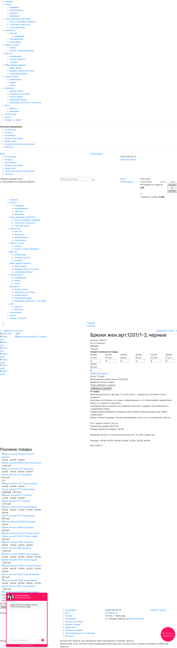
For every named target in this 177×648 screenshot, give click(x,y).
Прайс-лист (10, 141)
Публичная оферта (74, 630)
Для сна (8, 53)
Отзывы (8, 132)
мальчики (14, 111)
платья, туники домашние (22, 50)
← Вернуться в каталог (11, 330)
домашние (15, 16)
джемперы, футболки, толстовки (25, 102)
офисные (14, 13)
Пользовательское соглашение (19, 144)
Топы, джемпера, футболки (18, 19)
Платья (8, 4)
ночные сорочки (17, 59)
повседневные (16, 10)
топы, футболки (17, 27)
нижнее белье (16, 97)
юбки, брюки (16, 68)
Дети (7, 105)
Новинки (9, 1)
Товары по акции (13, 120)
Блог (67, 613)
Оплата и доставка (14, 138)
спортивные (15, 42)
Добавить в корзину (101, 388)
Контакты (9, 147)
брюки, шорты (16, 91)
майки (13, 82)
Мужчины (9, 88)
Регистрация (96, 154)
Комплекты (10, 30)
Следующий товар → (166, 330)
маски (8, 117)
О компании (10, 129)
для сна (13, 33)
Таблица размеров (99, 373)
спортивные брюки (19, 73)
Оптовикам (10, 135)
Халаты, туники (12, 45)
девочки (14, 108)
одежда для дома (18, 99)
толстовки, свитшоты (20, 24)
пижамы (13, 62)
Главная (91, 323)
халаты (13, 47)
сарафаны (14, 7)
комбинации (15, 56)
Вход (2, 154)
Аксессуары (10, 114)
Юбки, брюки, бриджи (15, 65)
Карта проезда (137, 618)
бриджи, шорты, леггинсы (22, 71)
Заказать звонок (128, 159)
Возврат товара (72, 624)
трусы (13, 85)
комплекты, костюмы (20, 94)
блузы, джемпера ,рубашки (23, 21)
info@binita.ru (111, 613)
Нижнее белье (11, 76)
